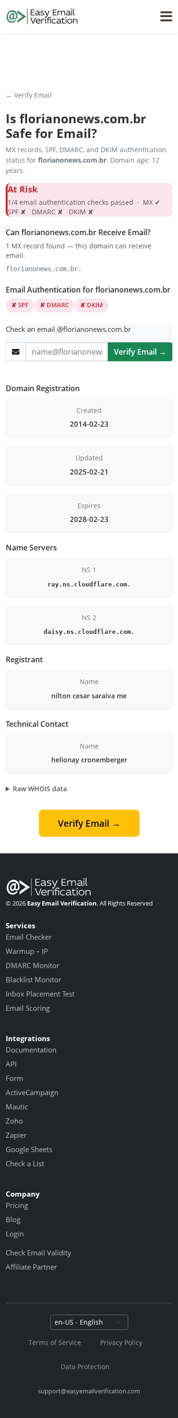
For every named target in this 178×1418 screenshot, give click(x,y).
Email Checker (29, 937)
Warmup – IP (27, 951)
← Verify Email (29, 95)
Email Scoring (28, 1008)
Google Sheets (29, 1149)
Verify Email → (140, 352)
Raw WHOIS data (40, 788)
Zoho (14, 1120)
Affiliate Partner (31, 1267)
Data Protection (85, 1366)
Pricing (17, 1205)
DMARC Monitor (32, 965)
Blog (13, 1219)
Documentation (31, 1049)
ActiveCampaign (32, 1092)
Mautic (17, 1106)
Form (14, 1078)
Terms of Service (54, 1342)
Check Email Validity (38, 1252)
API (11, 1064)
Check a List (25, 1163)
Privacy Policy (121, 1342)
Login (15, 1233)
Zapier (16, 1135)
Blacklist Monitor (33, 979)
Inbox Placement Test (40, 993)
